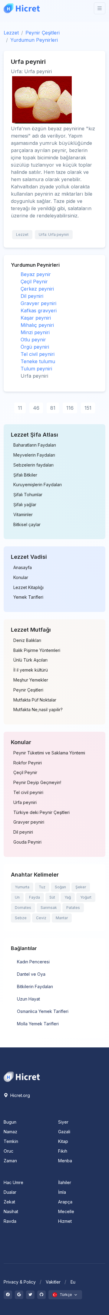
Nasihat (11, 1211)
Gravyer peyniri (38, 303)
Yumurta (22, 887)
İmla (62, 1192)
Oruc (8, 1151)
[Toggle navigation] (99, 8)
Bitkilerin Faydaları (35, 986)
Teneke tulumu (38, 361)
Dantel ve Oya (31, 974)
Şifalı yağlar (24, 504)
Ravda (10, 1221)
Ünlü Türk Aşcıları (30, 660)
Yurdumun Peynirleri (34, 40)
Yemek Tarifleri (28, 597)
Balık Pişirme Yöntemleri (36, 650)
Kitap (63, 1141)
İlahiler (64, 1182)
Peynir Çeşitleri (42, 33)
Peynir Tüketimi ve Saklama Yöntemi (49, 752)
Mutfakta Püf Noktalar (34, 700)
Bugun (10, 1122)
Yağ (67, 897)
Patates (73, 907)
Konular (20, 577)
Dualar (10, 1192)
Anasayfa (22, 567)
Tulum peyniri (36, 369)
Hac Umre (13, 1182)
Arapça (65, 1201)
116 (70, 408)
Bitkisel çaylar (27, 524)
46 (36, 408)
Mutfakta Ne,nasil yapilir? (38, 709)
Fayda (34, 897)
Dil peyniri (32, 296)
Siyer (63, 1122)
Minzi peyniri (35, 332)
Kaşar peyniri (36, 318)
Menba (65, 1160)
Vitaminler (23, 514)
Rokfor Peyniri (27, 762)
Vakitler (53, 1281)
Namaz (10, 1131)
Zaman (10, 1160)
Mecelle (66, 1211)
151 (87, 408)
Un (17, 897)
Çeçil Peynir (34, 281)
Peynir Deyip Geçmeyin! (37, 782)
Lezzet (11, 33)
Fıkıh (62, 1151)
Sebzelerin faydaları (33, 465)
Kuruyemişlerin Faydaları (37, 484)
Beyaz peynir (36, 274)
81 (52, 408)
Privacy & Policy (20, 1281)
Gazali (64, 1131)
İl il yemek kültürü (30, 670)
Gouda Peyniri (27, 842)
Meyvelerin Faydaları (34, 455)
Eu (73, 1281)
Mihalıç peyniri (37, 325)
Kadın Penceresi (33, 961)
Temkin (11, 1141)
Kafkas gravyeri (39, 311)
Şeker (80, 887)
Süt (52, 897)
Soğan (60, 887)
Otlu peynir (33, 340)
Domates (23, 907)
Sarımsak (49, 907)
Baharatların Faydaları (34, 445)
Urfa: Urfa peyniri (54, 234)
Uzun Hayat (28, 998)
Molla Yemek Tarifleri (38, 1023)
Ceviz (41, 918)
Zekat (9, 1201)
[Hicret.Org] (22, 8)
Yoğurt (85, 897)
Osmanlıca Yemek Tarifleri (42, 1011)
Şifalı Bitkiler (25, 475)
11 (20, 408)
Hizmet (65, 1221)
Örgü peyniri (35, 347)
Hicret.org (19, 1095)
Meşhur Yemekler (30, 680)
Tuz (42, 887)
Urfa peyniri (25, 802)
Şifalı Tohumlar (27, 494)
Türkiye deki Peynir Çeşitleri (41, 812)
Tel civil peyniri (37, 354)
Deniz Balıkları (27, 640)
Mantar (62, 918)
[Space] (22, 1076)
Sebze (21, 918)
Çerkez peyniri (37, 289)
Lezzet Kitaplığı (28, 587)
